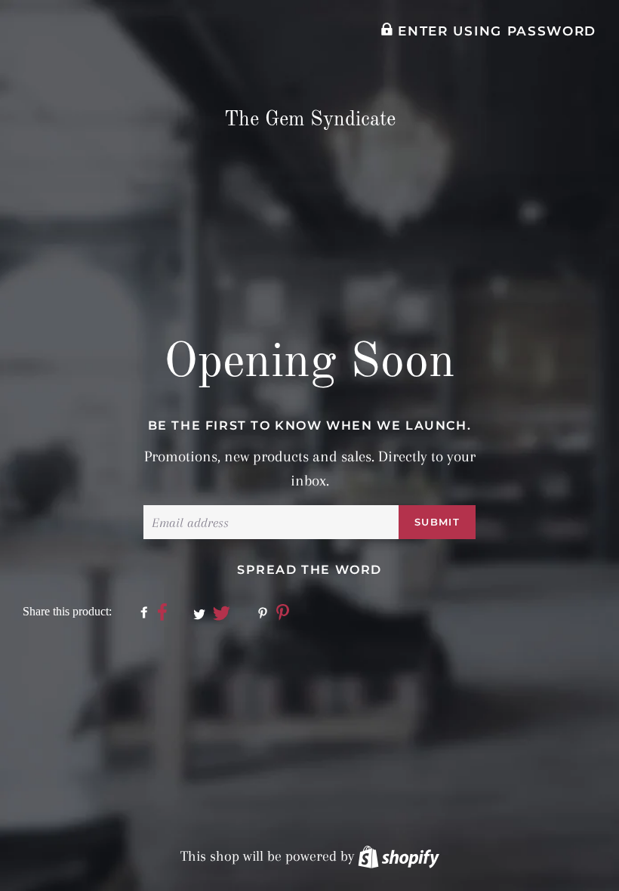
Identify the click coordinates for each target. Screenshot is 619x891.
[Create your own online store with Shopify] (398, 856)
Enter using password (494, 31)
